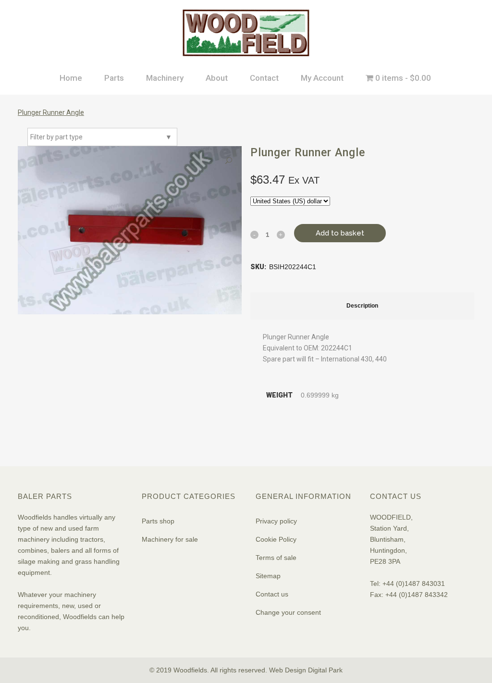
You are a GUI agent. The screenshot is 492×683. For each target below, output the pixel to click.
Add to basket (340, 233)
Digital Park (325, 670)
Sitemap (268, 576)
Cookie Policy (276, 539)
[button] (228, 160)
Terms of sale (276, 557)
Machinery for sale (170, 539)
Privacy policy (276, 521)
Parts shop (158, 521)
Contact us (272, 594)
